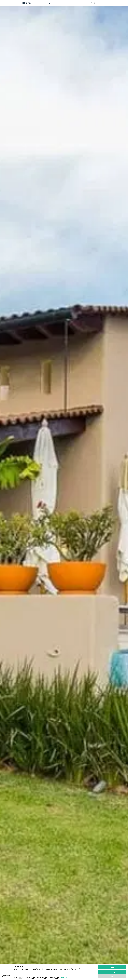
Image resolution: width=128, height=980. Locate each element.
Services (66, 3)
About (72, 3)
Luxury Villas (49, 3)
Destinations (58, 3)
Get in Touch (101, 3)
